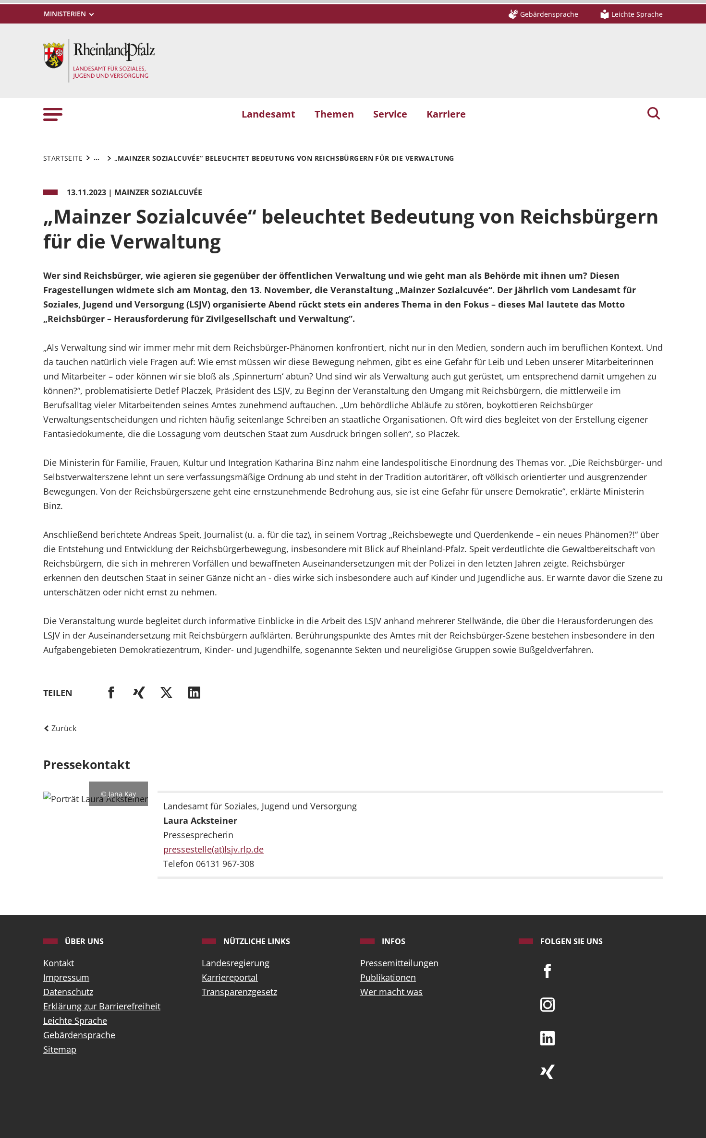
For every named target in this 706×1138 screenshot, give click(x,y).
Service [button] (390, 113)
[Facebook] (547, 970)
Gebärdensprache (79, 1035)
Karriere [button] (446, 113)
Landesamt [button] (268, 113)
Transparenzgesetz (239, 991)
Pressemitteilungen (399, 963)
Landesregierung (235, 963)
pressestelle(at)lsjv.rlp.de (213, 849)
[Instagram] (547, 1003)
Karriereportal (230, 977)
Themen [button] (334, 113)
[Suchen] (654, 114)
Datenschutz (68, 991)
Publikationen (388, 977)
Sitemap (59, 1049)
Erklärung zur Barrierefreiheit (101, 1006)
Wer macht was (391, 991)
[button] (52, 113)
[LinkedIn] (547, 1037)
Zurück (62, 728)
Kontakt (58, 963)
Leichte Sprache (75, 1020)
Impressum (66, 977)
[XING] (547, 1071)
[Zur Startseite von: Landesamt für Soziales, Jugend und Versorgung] (99, 59)
